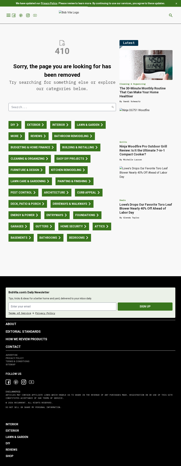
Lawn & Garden (17, 437)
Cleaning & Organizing (132, 84)
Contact (13, 347)
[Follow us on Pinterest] (21, 15)
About (11, 324)
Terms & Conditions (17, 361)
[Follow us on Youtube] (35, 15)
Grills (123, 142)
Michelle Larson (132, 159)
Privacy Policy (49, 3)
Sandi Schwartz (132, 101)
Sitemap (10, 364)
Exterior (12, 430)
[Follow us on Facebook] (14, 15)
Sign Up (145, 306)
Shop (9, 456)
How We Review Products (26, 339)
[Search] (113, 107)
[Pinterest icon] (15, 382)
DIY (8, 443)
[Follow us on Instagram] (28, 15)
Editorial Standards (23, 331)
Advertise (11, 355)
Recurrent (19, 402)
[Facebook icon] (8, 382)
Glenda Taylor (131, 217)
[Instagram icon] (23, 382)
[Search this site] (171, 15)
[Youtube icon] (31, 382)
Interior (12, 424)
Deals (122, 200)
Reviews (11, 449)
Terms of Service (19, 313)
